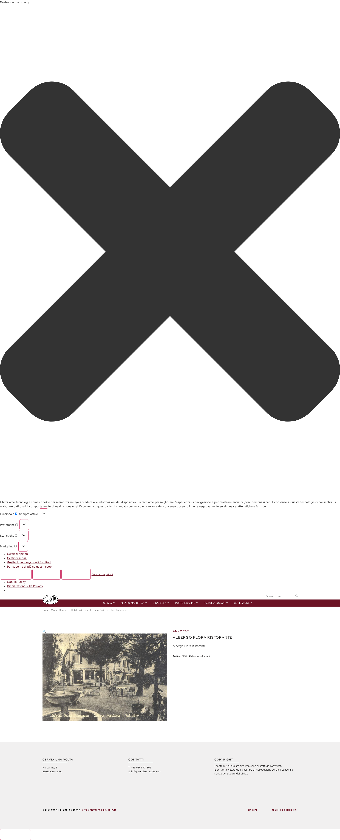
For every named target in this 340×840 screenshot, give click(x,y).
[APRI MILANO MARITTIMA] (146, 603)
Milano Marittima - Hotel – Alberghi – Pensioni (75, 610)
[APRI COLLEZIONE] (251, 603)
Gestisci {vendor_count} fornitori (29, 562)
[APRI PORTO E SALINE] (197, 603)
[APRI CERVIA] (114, 603)
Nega (24, 574)
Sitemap (253, 810)
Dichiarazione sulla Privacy (25, 586)
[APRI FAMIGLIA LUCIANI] (227, 603)
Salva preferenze (76, 574)
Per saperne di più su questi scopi (29, 566)
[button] (170, 252)
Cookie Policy (16, 582)
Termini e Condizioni (285, 810)
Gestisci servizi (17, 558)
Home (45, 610)
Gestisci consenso (15, 834)
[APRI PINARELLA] (168, 603)
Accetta (8, 574)
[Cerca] (296, 595)
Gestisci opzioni (18, 554)
